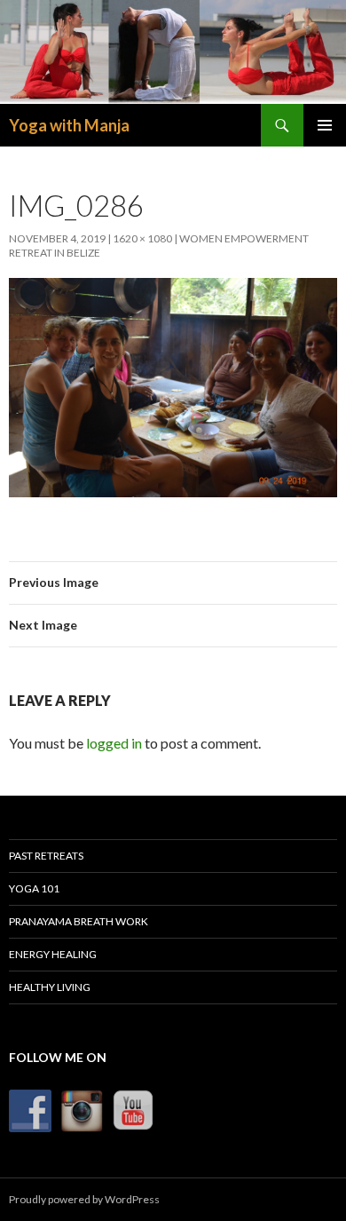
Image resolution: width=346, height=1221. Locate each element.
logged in (114, 742)
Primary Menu (324, 125)
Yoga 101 (34, 888)
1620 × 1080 (142, 238)
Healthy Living (49, 987)
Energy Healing (53, 954)
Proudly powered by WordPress (84, 1199)
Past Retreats (46, 855)
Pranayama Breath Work (78, 921)
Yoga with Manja (69, 125)
